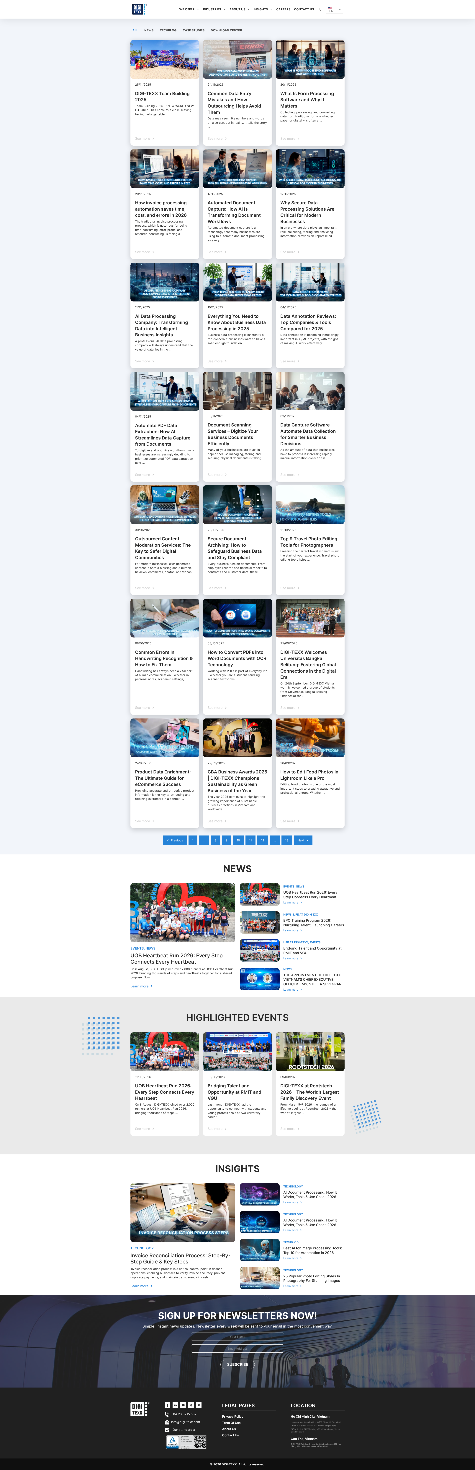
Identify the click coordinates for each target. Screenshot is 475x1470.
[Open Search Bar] (319, 9)
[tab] (135, 30)
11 (250, 840)
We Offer (187, 9)
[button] (198, 9)
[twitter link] (175, 1405)
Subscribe (237, 1364)
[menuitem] (334, 9)
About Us (237, 9)
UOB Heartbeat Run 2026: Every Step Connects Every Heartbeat (176, 958)
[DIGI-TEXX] (139, 9)
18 (286, 840)
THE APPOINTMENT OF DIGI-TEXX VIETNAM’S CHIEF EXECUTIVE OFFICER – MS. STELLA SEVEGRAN (312, 979)
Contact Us (304, 9)
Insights (261, 9)
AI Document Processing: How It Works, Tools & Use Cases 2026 (310, 1194)
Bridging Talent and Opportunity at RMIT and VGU (234, 1092)
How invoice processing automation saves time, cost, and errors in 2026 (161, 209)
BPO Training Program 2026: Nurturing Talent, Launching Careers (313, 922)
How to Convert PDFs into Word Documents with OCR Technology (237, 658)
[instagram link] (167, 1405)
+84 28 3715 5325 (184, 1414)
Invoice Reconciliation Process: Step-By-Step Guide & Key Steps (180, 1258)
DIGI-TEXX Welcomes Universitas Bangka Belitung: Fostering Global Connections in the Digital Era (308, 665)
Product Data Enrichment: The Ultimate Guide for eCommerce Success (163, 778)
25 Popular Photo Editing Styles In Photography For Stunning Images (311, 1278)
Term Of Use (231, 1423)
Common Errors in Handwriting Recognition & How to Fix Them (164, 658)
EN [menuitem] (331, 11)
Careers (283, 9)
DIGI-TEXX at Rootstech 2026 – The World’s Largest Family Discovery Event (309, 1092)
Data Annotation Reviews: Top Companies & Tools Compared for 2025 (308, 322)
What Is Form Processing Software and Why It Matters (307, 100)
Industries (212, 9)
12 (262, 840)
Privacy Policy (232, 1416)
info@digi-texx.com (185, 1422)
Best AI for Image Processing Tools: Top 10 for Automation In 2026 (312, 1250)
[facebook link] (199, 1405)
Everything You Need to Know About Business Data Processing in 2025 (237, 322)
